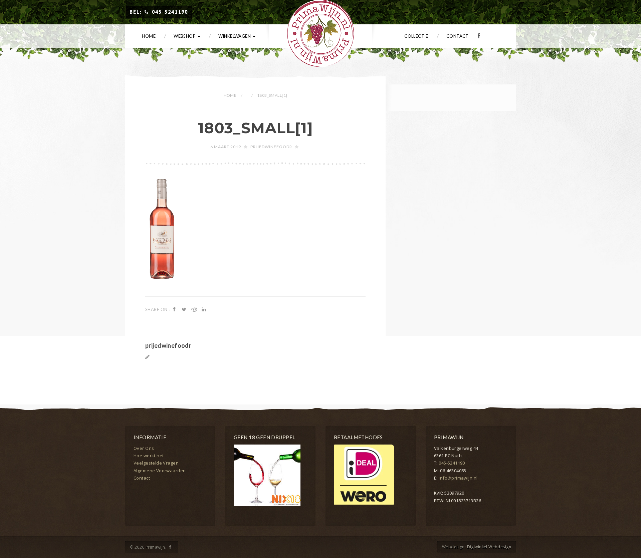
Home (149, 36)
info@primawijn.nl (458, 478)
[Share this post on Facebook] (175, 309)
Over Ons (144, 448)
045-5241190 (452, 463)
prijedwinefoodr (271, 146)
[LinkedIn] (204, 309)
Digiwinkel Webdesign (489, 547)
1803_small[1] (255, 128)
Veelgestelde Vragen (156, 463)
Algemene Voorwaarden (160, 471)
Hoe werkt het (149, 456)
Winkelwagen (235, 36)
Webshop (185, 36)
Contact (457, 36)
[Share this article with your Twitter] (185, 309)
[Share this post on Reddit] (194, 309)
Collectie (416, 36)
